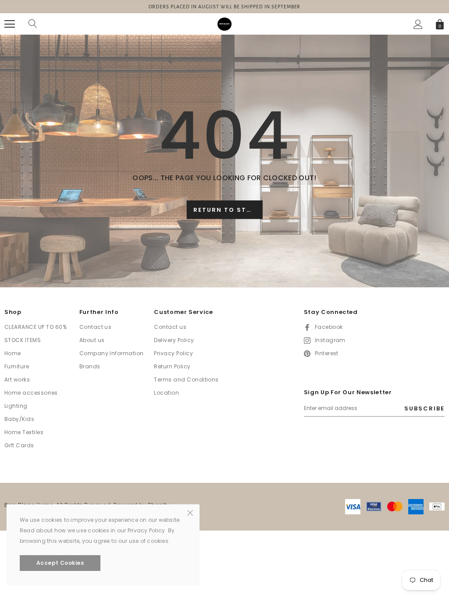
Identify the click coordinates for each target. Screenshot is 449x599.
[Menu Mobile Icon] (9, 24)
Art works (17, 379)
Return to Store (226, 210)
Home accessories (31, 392)
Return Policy (172, 366)
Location (166, 392)
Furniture (16, 366)
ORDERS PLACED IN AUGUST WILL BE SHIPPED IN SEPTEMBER (225, 6)
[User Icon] (418, 24)
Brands (89, 366)
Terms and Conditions (186, 379)
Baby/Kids (19, 419)
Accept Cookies (60, 563)
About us (92, 340)
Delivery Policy (174, 340)
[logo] (224, 23)
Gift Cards (19, 445)
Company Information (111, 353)
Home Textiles (23, 432)
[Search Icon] (33, 24)
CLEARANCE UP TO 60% (35, 327)
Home (12, 353)
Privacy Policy (173, 353)
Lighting (16, 406)
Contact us (95, 327)
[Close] (190, 512)
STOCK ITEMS (22, 340)
